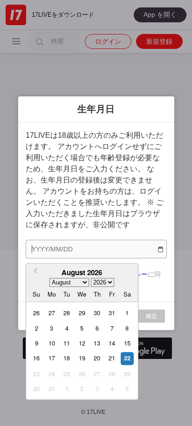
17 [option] (51, 358)
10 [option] (51, 342)
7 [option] (112, 328)
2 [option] (36, 328)
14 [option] (112, 342)
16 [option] (36, 358)
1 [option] (127, 312)
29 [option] (82, 312)
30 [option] (97, 312)
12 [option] (82, 342)
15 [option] (127, 342)
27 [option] (51, 312)
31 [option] (112, 312)
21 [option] (112, 358)
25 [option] (66, 373)
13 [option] (97, 342)
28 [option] (66, 312)
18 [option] (66, 358)
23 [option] (36, 373)
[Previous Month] (34, 271)
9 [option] (36, 342)
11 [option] (66, 342)
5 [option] (81, 328)
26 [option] (36, 312)
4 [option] (67, 328)
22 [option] (127, 358)
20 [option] (97, 358)
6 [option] (97, 328)
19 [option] (82, 358)
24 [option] (51, 373)
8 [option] (127, 328)
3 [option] (51, 328)
